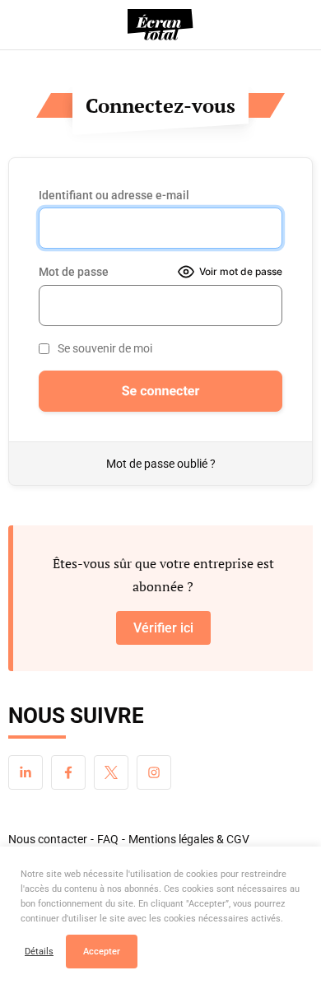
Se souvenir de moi (105, 348)
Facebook (68, 772)
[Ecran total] (160, 24)
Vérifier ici (163, 628)
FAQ (108, 839)
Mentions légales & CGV (188, 839)
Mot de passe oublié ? (161, 463)
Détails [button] (39, 951)
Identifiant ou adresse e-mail (114, 195)
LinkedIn (25, 772)
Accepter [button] (101, 951)
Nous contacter (47, 839)
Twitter (111, 772)
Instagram (154, 772)
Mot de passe (74, 271)
